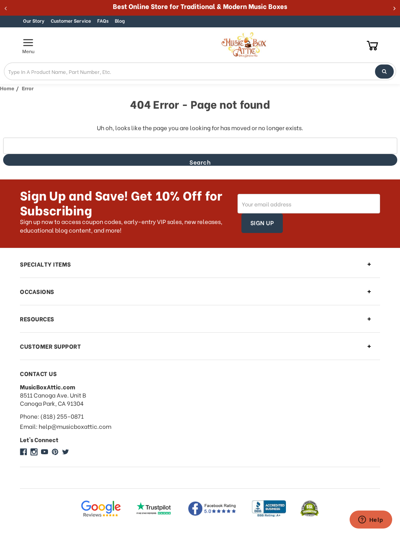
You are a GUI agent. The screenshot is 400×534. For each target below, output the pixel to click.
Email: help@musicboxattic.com (65, 426)
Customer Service (71, 20)
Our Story (34, 20)
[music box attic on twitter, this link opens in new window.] (65, 451)
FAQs (103, 20)
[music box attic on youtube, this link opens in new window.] (44, 451)
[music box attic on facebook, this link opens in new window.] (23, 451)
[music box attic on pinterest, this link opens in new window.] (55, 451)
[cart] (372, 45)
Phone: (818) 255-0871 (52, 416)
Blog (120, 20)
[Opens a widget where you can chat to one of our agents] (370, 520)
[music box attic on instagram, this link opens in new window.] (34, 451)
